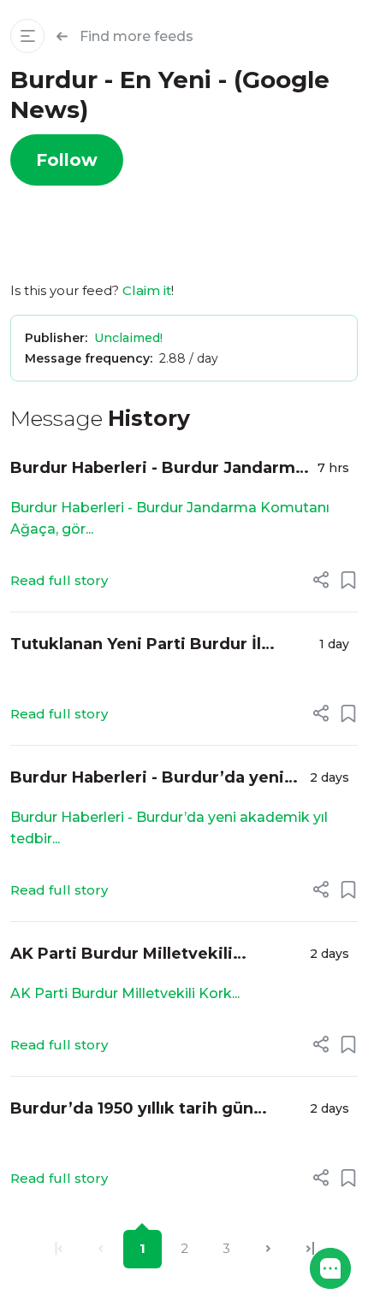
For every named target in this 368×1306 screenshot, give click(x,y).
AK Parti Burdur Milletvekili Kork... (125, 993)
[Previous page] (100, 1249)
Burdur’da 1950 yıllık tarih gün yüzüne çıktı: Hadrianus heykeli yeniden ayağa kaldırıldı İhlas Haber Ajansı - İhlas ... (155, 1109)
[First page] (58, 1249)
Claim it (146, 290)
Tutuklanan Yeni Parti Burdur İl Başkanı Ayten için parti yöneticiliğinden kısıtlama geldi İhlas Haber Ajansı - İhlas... (160, 645)
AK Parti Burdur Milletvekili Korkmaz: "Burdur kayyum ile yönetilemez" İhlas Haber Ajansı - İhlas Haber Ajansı (144, 955)
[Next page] (268, 1249)
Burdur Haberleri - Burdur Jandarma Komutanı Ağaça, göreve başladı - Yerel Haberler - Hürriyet (157, 469)
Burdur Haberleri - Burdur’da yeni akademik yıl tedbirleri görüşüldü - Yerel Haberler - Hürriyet (152, 778)
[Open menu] (27, 36)
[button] (330, 1268)
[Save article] (348, 579)
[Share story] (321, 579)
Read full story (59, 580)
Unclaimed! (128, 338)
